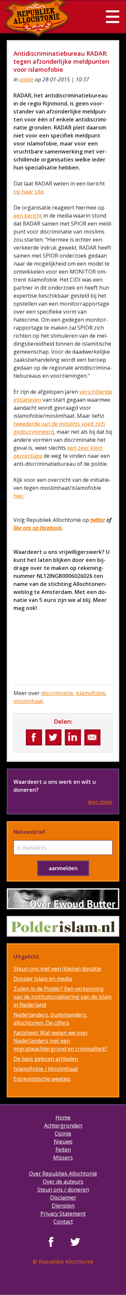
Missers (63, 1157)
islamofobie (90, 693)
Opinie (63, 1133)
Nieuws (63, 1141)
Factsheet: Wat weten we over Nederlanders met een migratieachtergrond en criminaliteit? (60, 1040)
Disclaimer (63, 1197)
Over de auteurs (63, 1181)
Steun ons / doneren (63, 1189)
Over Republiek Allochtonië (63, 1173)
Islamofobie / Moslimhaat (45, 1068)
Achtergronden (63, 1125)
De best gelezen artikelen (45, 1058)
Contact (63, 1221)
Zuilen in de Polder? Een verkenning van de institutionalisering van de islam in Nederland (62, 996)
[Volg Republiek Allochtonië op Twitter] (75, 1242)
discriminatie (57, 693)
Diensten (63, 1205)
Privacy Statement (63, 1213)
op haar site (28, 191)
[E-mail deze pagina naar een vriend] (92, 737)
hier (18, 496)
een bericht (27, 215)
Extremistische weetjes (42, 1078)
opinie (26, 79)
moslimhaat (28, 701)
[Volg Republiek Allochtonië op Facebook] (51, 1242)
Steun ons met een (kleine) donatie (57, 968)
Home (63, 1117)
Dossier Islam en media (42, 978)
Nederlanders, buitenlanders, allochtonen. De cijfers (50, 1018)
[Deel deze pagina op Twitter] (53, 737)
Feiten (63, 1149)
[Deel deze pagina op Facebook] (34, 737)
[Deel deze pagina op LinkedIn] (73, 737)
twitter (97, 520)
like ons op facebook (37, 528)
